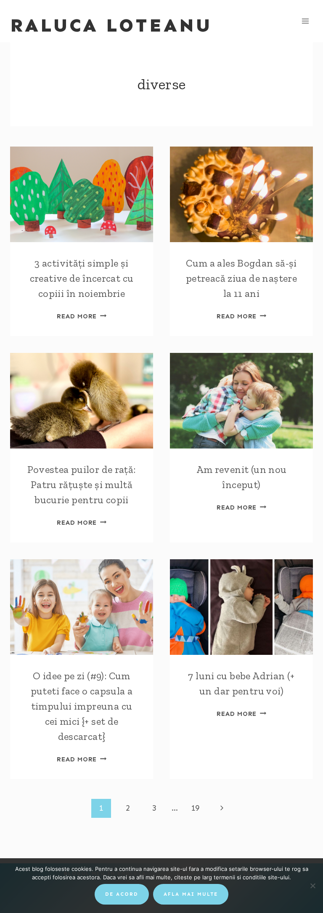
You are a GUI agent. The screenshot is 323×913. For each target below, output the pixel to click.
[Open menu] (305, 20)
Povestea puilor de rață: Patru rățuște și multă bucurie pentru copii (81, 484)
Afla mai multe (191, 894)
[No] (312, 885)
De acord (121, 894)
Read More (81, 316)
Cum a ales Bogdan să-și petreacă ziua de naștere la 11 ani (241, 278)
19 (195, 808)
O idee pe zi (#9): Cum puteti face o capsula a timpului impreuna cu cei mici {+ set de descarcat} (82, 706)
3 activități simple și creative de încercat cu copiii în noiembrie (82, 278)
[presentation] (81, 194)
